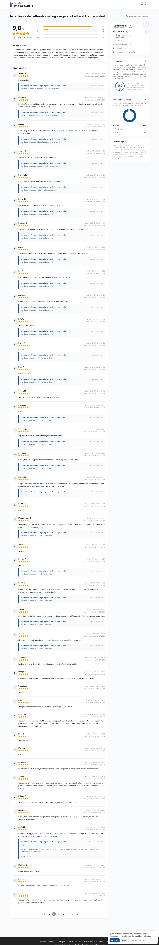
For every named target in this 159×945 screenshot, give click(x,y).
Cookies (78, 942)
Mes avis (52, 942)
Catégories (62, 942)
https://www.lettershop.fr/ (125, 52)
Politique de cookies (138, 940)
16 (77, 914)
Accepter (114, 940)
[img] (28, 45)
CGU (71, 942)
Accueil (43, 942)
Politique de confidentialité (94, 942)
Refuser (125, 940)
